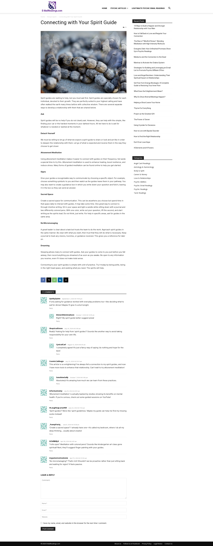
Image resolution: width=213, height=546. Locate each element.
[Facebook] (43, 279)
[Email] (65, 279)
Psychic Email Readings (143, 185)
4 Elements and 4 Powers (144, 148)
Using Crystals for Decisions (144, 125)
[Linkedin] (60, 279)
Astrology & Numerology (144, 167)
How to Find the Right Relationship (147, 136)
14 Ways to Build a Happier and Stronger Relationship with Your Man (149, 27)
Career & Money (140, 174)
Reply (51, 308)
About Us (118, 544)
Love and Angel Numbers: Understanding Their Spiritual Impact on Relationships (152, 76)
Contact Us (168, 544)
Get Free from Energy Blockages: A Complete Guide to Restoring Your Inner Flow (151, 84)
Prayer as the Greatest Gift (144, 114)
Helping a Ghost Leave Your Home (147, 102)
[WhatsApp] (54, 279)
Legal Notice (158, 544)
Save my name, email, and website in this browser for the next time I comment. (75, 523)
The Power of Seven (142, 119)
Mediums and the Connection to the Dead (150, 57)
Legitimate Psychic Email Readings (148, 8)
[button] (169, 8)
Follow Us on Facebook (131, 544)
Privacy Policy (146, 544)
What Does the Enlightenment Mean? (148, 91)
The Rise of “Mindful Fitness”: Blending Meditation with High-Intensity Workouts (149, 42)
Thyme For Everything (142, 108)
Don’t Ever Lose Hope (142, 142)
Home (104, 8)
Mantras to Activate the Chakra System (149, 63)
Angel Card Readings (142, 163)
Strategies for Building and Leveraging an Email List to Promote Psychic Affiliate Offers (152, 69)
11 (125, 27)
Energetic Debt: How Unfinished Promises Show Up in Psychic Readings (152, 50)
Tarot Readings (140, 193)
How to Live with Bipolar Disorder (146, 131)
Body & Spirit (51, 17)
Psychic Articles (118, 8)
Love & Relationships (142, 178)
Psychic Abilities (140, 182)
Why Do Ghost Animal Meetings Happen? (149, 97)
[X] (48, 279)
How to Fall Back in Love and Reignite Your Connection (150, 34)
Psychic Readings (141, 189)
